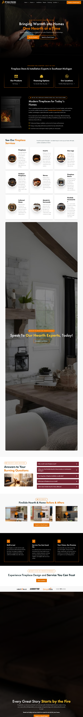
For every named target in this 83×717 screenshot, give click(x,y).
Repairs (44, 2)
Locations (55, 2)
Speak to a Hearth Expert (73, 2)
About (25, 2)
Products (32, 2)
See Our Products (33, 37)
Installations (39, 2)
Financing (49, 2)
